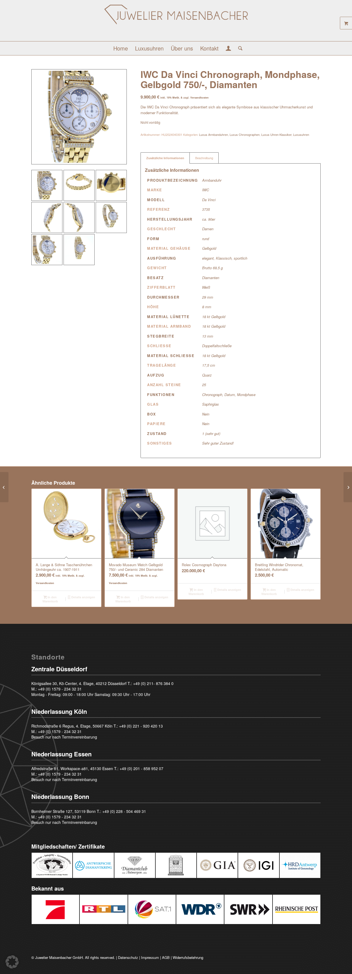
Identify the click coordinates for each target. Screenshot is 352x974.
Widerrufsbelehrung (188, 957)
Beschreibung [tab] (204, 158)
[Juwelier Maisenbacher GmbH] (176, 22)
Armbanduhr (211, 180)
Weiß (206, 287)
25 (204, 384)
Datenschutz (128, 957)
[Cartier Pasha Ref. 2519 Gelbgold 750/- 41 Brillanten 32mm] (4, 487)
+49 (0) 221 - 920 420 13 (141, 726)
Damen (207, 228)
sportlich (240, 258)
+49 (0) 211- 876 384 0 (153, 683)
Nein (205, 414)
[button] (12, 962)
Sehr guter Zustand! (218, 443)
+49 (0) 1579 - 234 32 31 (60, 689)
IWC (205, 189)
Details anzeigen (82, 597)
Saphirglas (210, 404)
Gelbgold (209, 248)
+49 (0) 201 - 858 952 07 (141, 768)
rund (205, 238)
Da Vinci (209, 199)
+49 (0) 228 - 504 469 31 (124, 811)
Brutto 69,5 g (212, 267)
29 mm (207, 297)
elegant (208, 258)
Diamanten (210, 277)
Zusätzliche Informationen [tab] (165, 158)
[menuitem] (120, 48)
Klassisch (224, 258)
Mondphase (246, 394)
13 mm (207, 336)
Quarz (207, 375)
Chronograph (212, 394)
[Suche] (239, 48)
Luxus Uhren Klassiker (276, 134)
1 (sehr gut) (211, 433)
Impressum (150, 957)
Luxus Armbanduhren (213, 134)
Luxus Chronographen (245, 134)
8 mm (206, 306)
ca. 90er (208, 219)
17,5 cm (208, 365)
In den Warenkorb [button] (50, 599)
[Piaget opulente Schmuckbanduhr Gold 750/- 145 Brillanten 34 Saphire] (347, 487)
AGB (166, 957)
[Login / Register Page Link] (228, 49)
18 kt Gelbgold (213, 316)
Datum (229, 394)
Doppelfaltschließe (217, 345)
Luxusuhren (301, 134)
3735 (206, 209)
